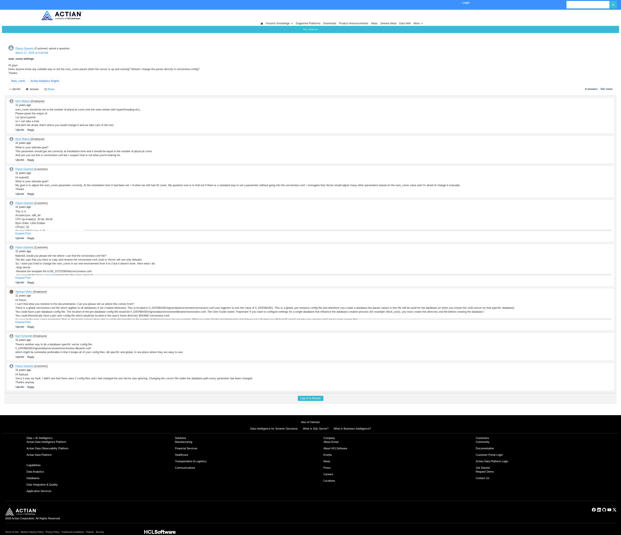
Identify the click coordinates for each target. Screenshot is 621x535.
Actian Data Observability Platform (47, 448)
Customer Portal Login (489, 454)
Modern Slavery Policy (32, 532)
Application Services (39, 491)
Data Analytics (35, 471)
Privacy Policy (52, 532)
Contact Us (482, 478)
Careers (328, 474)
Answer (34, 89)
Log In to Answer (310, 398)
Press (327, 467)
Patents (90, 532)
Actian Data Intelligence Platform (46, 441)
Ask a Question (310, 29)
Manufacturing (183, 441)
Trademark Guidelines (72, 532)
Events (327, 454)
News (326, 461)
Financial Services (186, 448)
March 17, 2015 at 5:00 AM (32, 52)
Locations (329, 480)
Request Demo (485, 471)
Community (483, 441)
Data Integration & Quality (42, 484)
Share (50, 89)
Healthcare (181, 454)
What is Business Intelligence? (352, 428)
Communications (185, 467)
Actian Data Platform (39, 454)
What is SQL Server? (315, 428)
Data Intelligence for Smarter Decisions (274, 428)
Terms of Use (12, 532)
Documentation (485, 448)
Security (100, 532)
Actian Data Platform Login (492, 461)
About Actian (331, 441)
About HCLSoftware (335, 448)
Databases (33, 478)
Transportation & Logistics (191, 461)
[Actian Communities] (62, 15)
